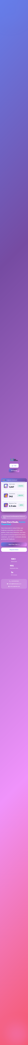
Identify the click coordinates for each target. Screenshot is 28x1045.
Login (15, 465)
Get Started (14, 470)
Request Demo (14, 549)
